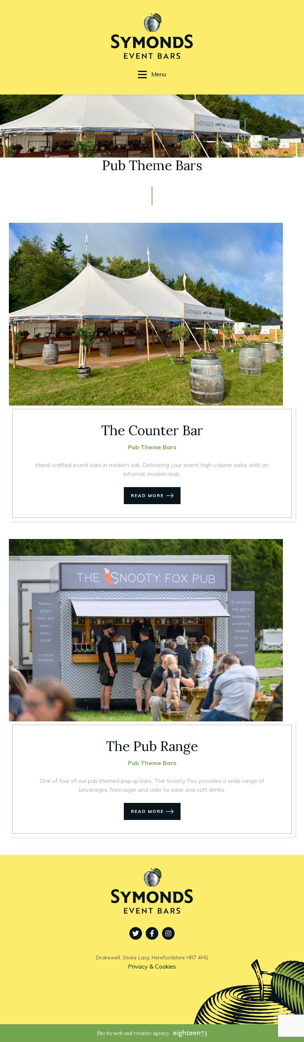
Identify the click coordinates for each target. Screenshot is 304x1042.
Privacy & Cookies (152, 966)
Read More (147, 495)
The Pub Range (152, 746)
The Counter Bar (152, 430)
